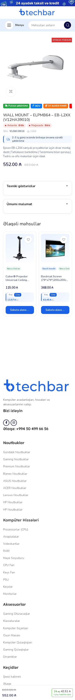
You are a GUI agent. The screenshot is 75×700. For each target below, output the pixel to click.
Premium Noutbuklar (16, 466)
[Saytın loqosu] (37, 12)
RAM (6, 551)
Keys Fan (9, 572)
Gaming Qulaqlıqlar (16, 650)
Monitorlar (10, 594)
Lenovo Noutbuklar (15, 495)
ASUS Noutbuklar (15, 481)
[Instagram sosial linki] (14, 423)
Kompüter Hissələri (21, 520)
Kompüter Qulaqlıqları (17, 642)
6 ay (10, 294)
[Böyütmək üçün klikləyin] (11, 91)
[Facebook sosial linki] (6, 423)
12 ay (17, 294)
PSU (6, 580)
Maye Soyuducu (13, 558)
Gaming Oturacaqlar (16, 614)
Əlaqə (7, 684)
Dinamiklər (10, 657)
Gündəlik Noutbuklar (16, 452)
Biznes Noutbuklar (15, 474)
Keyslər (8, 587)
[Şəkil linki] (37, 386)
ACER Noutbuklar (14, 488)
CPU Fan (8, 565)
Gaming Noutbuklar (16, 459)
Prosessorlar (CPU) (15, 529)
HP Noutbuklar (12, 502)
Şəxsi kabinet (12, 677)
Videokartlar (11, 544)
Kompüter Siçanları (15, 628)
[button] (20, 310)
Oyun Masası (11, 635)
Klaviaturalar (11, 621)
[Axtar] (67, 25)
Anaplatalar (11, 537)
